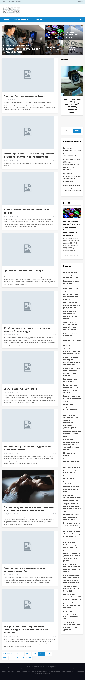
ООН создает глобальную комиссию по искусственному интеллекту (72, 52)
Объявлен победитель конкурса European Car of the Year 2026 (71, 588)
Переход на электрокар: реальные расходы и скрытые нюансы (71, 517)
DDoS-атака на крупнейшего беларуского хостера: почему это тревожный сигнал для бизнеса (72, 444)
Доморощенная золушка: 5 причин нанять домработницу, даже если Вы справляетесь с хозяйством (26, 629)
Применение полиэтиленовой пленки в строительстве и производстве (72, 37)
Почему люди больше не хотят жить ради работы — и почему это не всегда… (54, 52)
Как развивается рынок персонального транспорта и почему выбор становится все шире (71, 286)
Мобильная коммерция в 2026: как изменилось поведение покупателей (71, 525)
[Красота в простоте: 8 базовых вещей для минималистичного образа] (28, 547)
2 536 (28, 653)
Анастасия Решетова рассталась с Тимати (24, 96)
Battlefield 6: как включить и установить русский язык (72, 433)
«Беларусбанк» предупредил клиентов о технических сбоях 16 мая (71, 351)
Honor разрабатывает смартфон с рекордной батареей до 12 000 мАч (71, 275)
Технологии (37, 19)
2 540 (5, 658)
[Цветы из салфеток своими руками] (28, 367)
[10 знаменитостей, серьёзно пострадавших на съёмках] (28, 188)
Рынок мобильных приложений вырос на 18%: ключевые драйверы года (72, 597)
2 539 (48, 653)
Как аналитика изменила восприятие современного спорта (72, 398)
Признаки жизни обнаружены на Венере (23, 270)
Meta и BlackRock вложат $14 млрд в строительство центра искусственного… (54, 37)
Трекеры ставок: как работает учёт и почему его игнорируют (71, 461)
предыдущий (8, 653)
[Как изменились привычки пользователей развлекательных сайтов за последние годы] (23, 40)
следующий (26, 658)
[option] (72, 93)
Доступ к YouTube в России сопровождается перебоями (71, 605)
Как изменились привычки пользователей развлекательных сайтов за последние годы (23, 48)
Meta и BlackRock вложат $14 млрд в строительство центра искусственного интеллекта (71, 164)
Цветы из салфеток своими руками (21, 389)
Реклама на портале (15, 2)
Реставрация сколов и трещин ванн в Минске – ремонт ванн (71, 297)
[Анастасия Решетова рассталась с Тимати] (28, 75)
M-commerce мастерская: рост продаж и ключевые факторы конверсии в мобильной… (72, 107)
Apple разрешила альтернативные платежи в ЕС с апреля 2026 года (72, 497)
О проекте (5, 2)
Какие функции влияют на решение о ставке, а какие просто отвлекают (72, 470)
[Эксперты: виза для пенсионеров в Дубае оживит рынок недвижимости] (28, 425)
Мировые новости (21, 19)
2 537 (34, 653)
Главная (6, 19)
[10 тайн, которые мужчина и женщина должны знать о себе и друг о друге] (28, 307)
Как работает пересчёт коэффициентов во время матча (71, 489)
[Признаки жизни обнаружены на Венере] (28, 249)
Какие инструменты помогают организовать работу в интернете (71, 305)
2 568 (16, 658)
